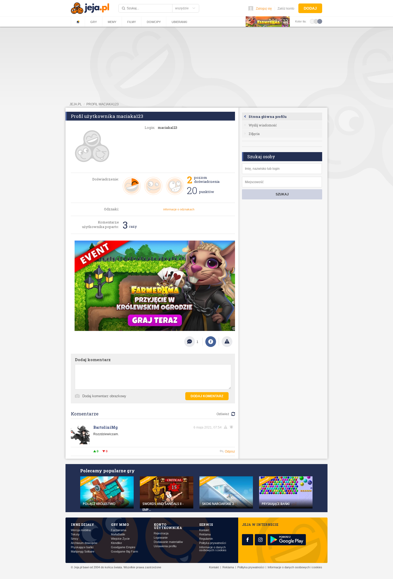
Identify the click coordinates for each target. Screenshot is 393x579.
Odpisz (230, 451)
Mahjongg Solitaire (82, 551)
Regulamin (206, 538)
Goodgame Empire (123, 547)
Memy (112, 22)
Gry (93, 22)
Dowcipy (154, 22)
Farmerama (118, 530)
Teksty (75, 534)
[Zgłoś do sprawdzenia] (227, 341)
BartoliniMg (105, 427)
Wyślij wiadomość (263, 125)
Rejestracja (161, 533)
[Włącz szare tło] (316, 21)
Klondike (116, 543)
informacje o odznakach (178, 209)
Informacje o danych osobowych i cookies (212, 549)
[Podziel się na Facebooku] (211, 341)
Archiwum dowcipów (84, 543)
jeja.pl (76, 104)
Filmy (131, 22)
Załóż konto (286, 8)
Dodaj (310, 8)
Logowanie (161, 537)
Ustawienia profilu (165, 546)
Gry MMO (120, 524)
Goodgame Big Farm (124, 551)
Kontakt (204, 530)
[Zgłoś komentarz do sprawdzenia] (226, 427)
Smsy (74, 538)
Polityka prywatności (212, 543)
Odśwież (223, 414)
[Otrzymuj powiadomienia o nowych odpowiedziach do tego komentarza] (232, 427)
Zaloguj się (264, 8)
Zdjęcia (254, 134)
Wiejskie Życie (120, 538)
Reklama (205, 534)
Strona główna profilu (268, 116)
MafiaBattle (118, 534)
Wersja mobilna (81, 530)
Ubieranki (179, 22)
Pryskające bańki (82, 547)
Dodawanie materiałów (168, 542)
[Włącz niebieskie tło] (319, 21)
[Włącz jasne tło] (312, 21)
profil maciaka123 (102, 104)
